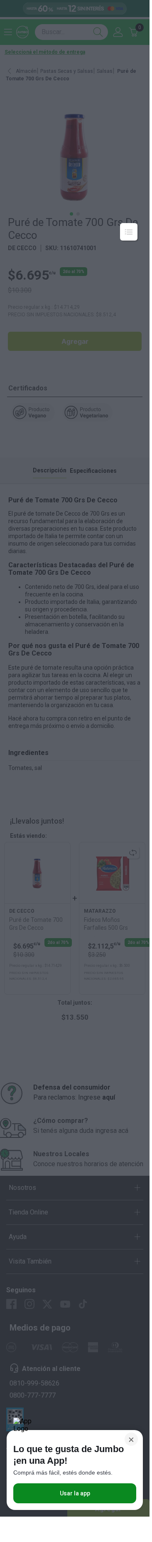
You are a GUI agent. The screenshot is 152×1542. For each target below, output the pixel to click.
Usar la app (75, 1493)
